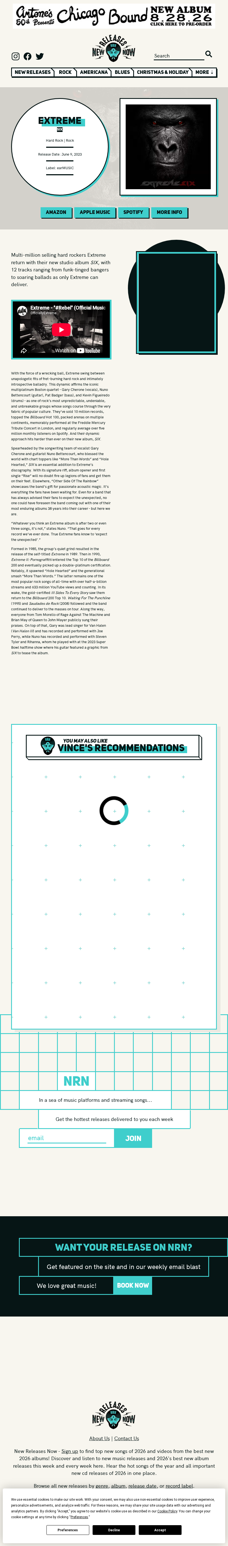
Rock (65, 72)
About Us (99, 1438)
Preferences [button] (79, 1517)
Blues (122, 72)
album (118, 1485)
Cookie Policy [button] (167, 1511)
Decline (114, 1530)
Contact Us (126, 1438)
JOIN (133, 1138)
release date (142, 1485)
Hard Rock (54, 140)
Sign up (69, 1450)
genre (102, 1485)
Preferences (68, 1530)
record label (179, 1485)
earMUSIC (65, 167)
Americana (94, 72)
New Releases (33, 72)
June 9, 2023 (71, 154)
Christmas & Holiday (163, 72)
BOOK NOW (133, 1285)
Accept (160, 1530)
